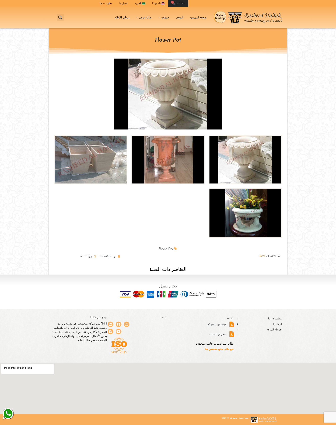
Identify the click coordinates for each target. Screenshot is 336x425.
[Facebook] (118, 324)
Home (262, 256)
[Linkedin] (110, 324)
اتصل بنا (123, 3)
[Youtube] (118, 331)
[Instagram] (126, 324)
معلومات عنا (106, 3)
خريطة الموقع (274, 329)
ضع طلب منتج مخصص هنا (219, 349)
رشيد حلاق (8, 414)
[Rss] (110, 331)
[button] (60, 17)
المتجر (179, 17)
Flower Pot (166, 248)
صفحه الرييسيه (198, 17)
